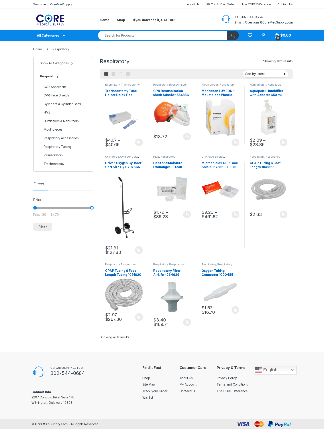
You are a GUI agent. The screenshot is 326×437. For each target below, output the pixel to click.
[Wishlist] (249, 35)
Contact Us (285, 4)
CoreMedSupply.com (51, 424)
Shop (121, 20)
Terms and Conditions (232, 384)
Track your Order (154, 391)
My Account (188, 384)
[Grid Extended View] (113, 74)
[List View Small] (128, 74)
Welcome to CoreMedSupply (52, 4)
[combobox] (163, 35)
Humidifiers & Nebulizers (265, 84)
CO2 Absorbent (55, 87)
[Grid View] (106, 74)
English (269, 369)
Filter (43, 227)
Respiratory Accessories (168, 266)
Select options (137, 142)
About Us (193, 4)
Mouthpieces (210, 84)
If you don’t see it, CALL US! (154, 20)
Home (104, 20)
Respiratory (112, 84)
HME (156, 156)
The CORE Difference (256, 4)
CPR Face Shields (213, 156)
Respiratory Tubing (57, 147)
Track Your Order (223, 4)
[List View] (120, 74)
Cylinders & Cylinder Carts (121, 156)
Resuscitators (178, 84)
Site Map (148, 384)
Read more (235, 142)
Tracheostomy (130, 84)
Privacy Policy (227, 378)
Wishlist (147, 397)
